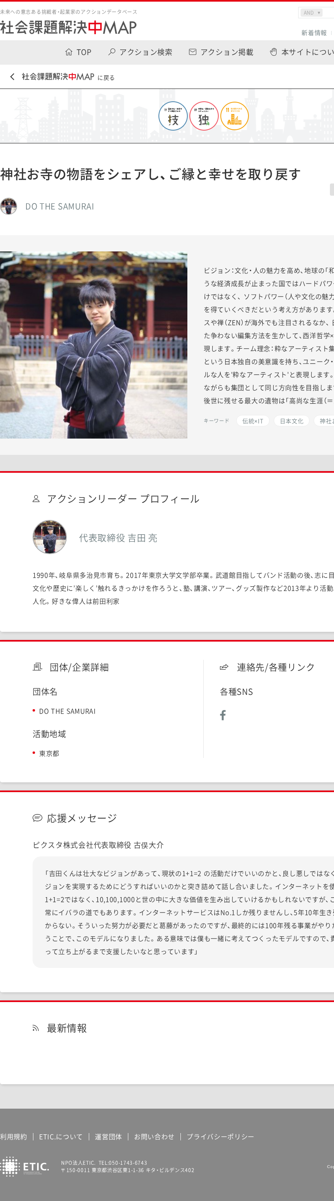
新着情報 (314, 32)
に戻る (106, 77)
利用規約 (13, 1136)
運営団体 (108, 1136)
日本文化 (292, 421)
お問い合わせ (154, 1136)
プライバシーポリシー (221, 1136)
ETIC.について (61, 1136)
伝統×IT (253, 421)
